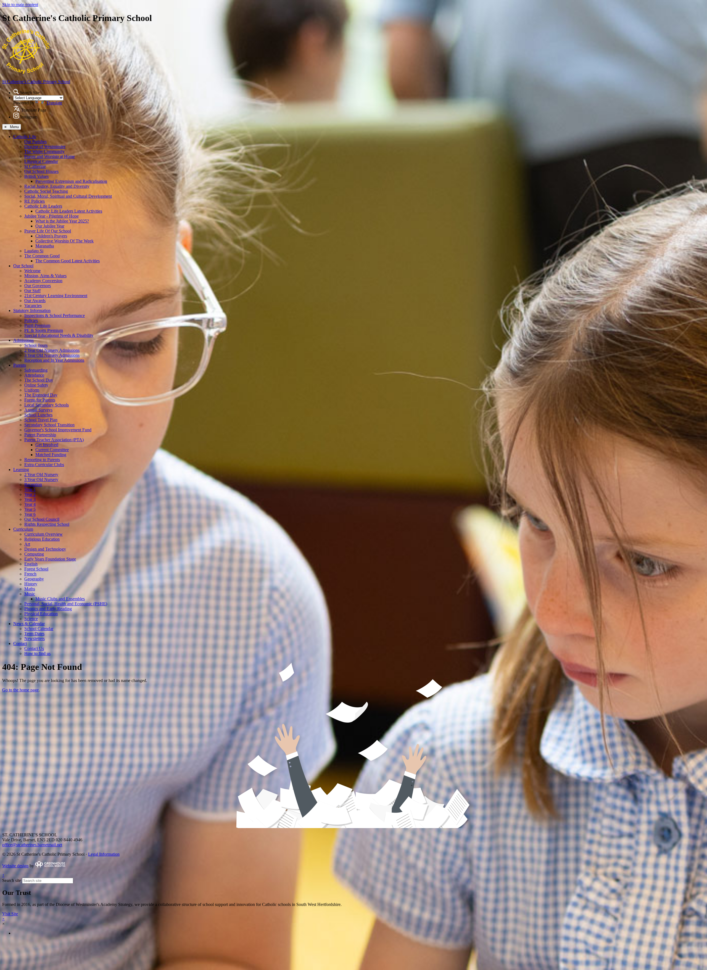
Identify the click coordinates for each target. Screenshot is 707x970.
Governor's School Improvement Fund (57, 429)
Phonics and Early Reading (48, 608)
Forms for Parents (39, 400)
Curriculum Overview (43, 534)
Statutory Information (32, 310)
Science (31, 618)
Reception (33, 484)
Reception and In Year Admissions (54, 360)
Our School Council (41, 519)
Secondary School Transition (49, 424)
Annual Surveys (38, 410)
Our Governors (37, 285)
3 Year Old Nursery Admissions (52, 355)
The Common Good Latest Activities (67, 260)
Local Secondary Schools (46, 405)
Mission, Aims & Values (45, 275)
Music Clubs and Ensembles (60, 598)
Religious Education (42, 539)
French (30, 574)
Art (27, 544)
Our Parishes (35, 141)
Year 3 (30, 499)
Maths (29, 588)
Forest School (36, 569)
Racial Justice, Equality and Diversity (56, 186)
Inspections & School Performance (54, 315)
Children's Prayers (51, 236)
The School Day (38, 380)
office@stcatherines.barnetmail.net (32, 844)
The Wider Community (44, 151)
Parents (19, 365)
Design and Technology (45, 549)
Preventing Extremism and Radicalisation (71, 181)
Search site (11, 880)
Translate (54, 103)
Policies (31, 320)
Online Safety (36, 385)
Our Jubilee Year (49, 226)
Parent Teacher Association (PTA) (54, 439)
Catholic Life (24, 136)
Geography (34, 579)
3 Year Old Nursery (41, 479)
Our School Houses (41, 171)
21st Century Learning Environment (55, 295)
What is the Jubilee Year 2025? (62, 221)
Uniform (31, 390)
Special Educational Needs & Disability (58, 335)
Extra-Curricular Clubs (44, 464)
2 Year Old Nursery (41, 474)
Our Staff (32, 290)
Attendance (34, 375)
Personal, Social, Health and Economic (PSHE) (65, 603)
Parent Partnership (40, 434)
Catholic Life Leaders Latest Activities (68, 211)
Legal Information (104, 854)
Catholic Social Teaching (46, 191)
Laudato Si (33, 251)
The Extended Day (40, 395)
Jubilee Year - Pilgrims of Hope (51, 216)
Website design (15, 865)
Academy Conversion (43, 280)
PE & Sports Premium (43, 330)
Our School (23, 265)
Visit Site (10, 913)
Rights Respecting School (46, 524)
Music (29, 593)
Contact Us (34, 648)
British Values (36, 176)
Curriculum (23, 529)
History (30, 584)
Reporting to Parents (42, 459)
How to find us (37, 653)
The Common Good (42, 255)
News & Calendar (29, 623)
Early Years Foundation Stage (50, 559)
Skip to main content (20, 4)
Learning (21, 469)
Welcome (32, 270)
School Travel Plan (40, 419)
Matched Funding (50, 454)
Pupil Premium (37, 325)
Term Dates (34, 633)
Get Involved (46, 444)
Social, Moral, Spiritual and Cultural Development (68, 196)
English (31, 564)
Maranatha (44, 246)
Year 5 (30, 509)
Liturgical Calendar (41, 161)
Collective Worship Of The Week (64, 241)
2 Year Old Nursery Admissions (52, 350)
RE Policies (34, 201)
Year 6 (30, 514)
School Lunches (38, 415)
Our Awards (35, 300)
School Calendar (38, 628)
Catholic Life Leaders (43, 206)
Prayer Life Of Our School (47, 231)
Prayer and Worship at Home (49, 156)
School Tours (36, 345)
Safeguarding (36, 370)
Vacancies (33, 305)
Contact (20, 643)
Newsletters (34, 638)
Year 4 (30, 504)
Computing (34, 554)
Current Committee (52, 449)
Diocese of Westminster (44, 146)
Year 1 (30, 489)
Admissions (23, 340)
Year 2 (30, 494)
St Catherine (35, 166)
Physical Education (41, 613)
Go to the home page (20, 690)
